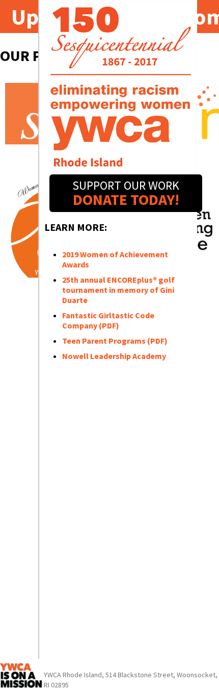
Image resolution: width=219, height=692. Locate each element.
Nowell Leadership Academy (114, 356)
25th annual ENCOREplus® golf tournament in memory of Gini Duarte (118, 290)
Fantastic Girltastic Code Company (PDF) (108, 320)
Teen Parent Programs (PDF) (115, 341)
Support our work (125, 193)
